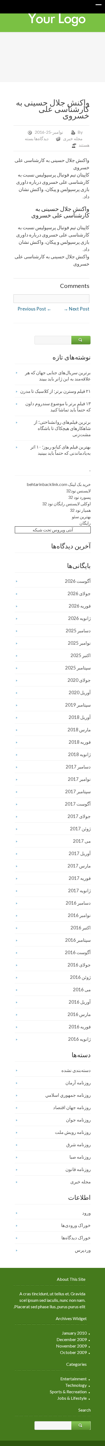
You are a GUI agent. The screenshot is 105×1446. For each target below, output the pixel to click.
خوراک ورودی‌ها (76, 1225)
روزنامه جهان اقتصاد (72, 1107)
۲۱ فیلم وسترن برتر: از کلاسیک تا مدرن (55, 391)
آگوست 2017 (78, 804)
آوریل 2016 (80, 1002)
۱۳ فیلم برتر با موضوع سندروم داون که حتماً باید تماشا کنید (58, 406)
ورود (86, 1213)
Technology (76, 1385)
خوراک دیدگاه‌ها (76, 1237)
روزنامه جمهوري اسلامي (68, 1095)
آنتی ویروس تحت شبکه (53, 529)
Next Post (76, 309)
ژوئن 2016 (80, 977)
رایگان (85, 523)
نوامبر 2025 (79, 643)
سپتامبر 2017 (78, 791)
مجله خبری (73, 138)
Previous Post (34, 309)
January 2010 (74, 1332)
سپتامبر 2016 (78, 940)
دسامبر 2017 (78, 767)
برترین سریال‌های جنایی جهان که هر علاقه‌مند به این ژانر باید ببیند (58, 376)
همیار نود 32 (80, 510)
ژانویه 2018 (79, 754)
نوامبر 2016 (79, 915)
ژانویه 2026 (79, 618)
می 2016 (82, 989)
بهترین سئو (81, 516)
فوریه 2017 (80, 878)
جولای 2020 (79, 680)
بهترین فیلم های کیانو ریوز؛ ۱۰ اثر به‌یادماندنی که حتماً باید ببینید (60, 450)
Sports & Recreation (68, 1391)
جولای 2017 (79, 816)
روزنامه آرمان (78, 1082)
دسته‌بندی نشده (76, 1070)
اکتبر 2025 (81, 655)
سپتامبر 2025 (78, 668)
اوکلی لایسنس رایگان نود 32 (66, 503)
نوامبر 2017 (79, 779)
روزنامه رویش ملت (73, 1132)
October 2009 (73, 1352)
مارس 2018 (79, 729)
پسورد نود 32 (79, 497)
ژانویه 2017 (79, 890)
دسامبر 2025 (78, 630)
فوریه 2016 (80, 1026)
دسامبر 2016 (78, 903)
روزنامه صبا (80, 1157)
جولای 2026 (79, 593)
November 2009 (71, 1345)
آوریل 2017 (80, 853)
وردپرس (83, 1250)
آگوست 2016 (78, 952)
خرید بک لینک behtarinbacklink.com (59, 484)
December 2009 (72, 1339)
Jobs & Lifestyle (72, 1398)
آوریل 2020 (80, 692)
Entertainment (73, 1378)
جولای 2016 (79, 965)
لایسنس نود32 (78, 490)
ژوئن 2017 (80, 828)
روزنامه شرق (78, 1144)
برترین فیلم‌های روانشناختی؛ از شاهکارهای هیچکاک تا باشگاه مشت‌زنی (62, 428)
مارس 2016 (79, 1014)
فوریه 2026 (80, 606)
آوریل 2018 (80, 717)
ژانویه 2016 (79, 1039)
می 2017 (82, 841)
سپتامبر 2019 (78, 705)
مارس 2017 (79, 866)
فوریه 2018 (80, 742)
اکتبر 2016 (81, 927)
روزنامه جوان (78, 1120)
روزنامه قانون (78, 1169)
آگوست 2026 (78, 581)
